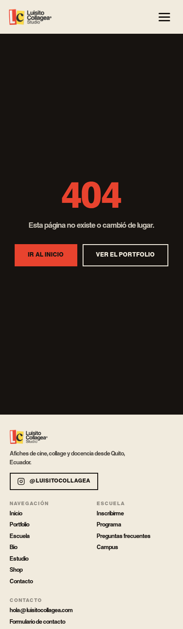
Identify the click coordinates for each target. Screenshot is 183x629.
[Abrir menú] (164, 17)
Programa (109, 525)
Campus (107, 547)
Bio (13, 547)
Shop (16, 570)
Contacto (21, 581)
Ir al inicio (46, 255)
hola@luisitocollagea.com (41, 610)
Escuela (20, 536)
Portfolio (19, 525)
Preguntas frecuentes (124, 536)
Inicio (16, 513)
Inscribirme (110, 513)
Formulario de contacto (37, 622)
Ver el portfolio (125, 255)
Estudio (19, 559)
